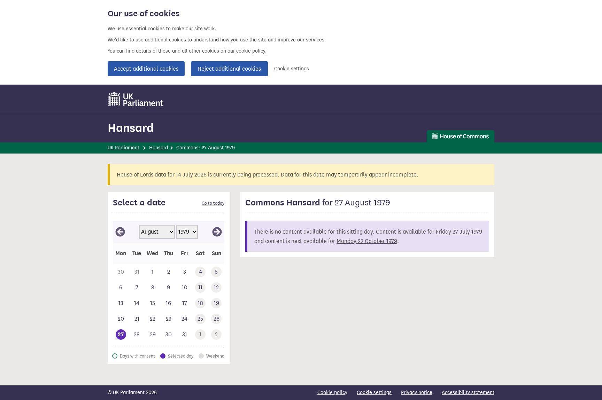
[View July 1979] (120, 231)
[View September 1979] (217, 231)
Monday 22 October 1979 (367, 241)
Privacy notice (416, 392)
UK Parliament (123, 148)
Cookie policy (332, 392)
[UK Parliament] (136, 99)
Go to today (213, 203)
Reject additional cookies (229, 68)
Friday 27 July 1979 (459, 231)
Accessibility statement (468, 392)
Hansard (131, 128)
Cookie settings (291, 69)
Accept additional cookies (146, 68)
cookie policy (250, 51)
